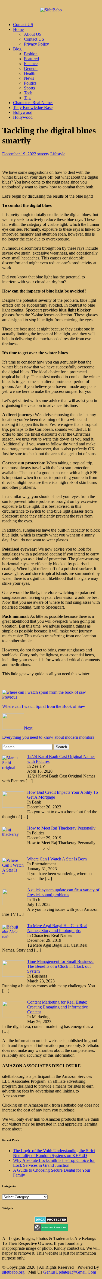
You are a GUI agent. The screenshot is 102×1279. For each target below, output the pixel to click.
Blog (17, 49)
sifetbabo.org (13, 1272)
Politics (30, 83)
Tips (27, 97)
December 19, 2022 (19, 154)
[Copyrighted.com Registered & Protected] (51, 1229)
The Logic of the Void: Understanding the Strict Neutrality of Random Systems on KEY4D (54, 1153)
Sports (29, 88)
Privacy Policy (36, 44)
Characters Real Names (33, 102)
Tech (28, 93)
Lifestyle (57, 154)
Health (29, 73)
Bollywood (22, 112)
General (31, 68)
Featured (31, 58)
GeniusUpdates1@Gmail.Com (69, 1272)
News (29, 78)
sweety (43, 154)
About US (33, 34)
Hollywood (23, 117)
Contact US (23, 24)
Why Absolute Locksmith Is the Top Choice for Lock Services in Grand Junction (54, 1163)
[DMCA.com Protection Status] (51, 1221)
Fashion (31, 54)
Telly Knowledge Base (32, 107)
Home (18, 29)
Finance (31, 63)
